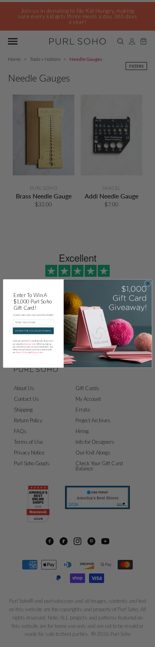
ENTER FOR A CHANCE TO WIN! (33, 330)
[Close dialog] (148, 283)
